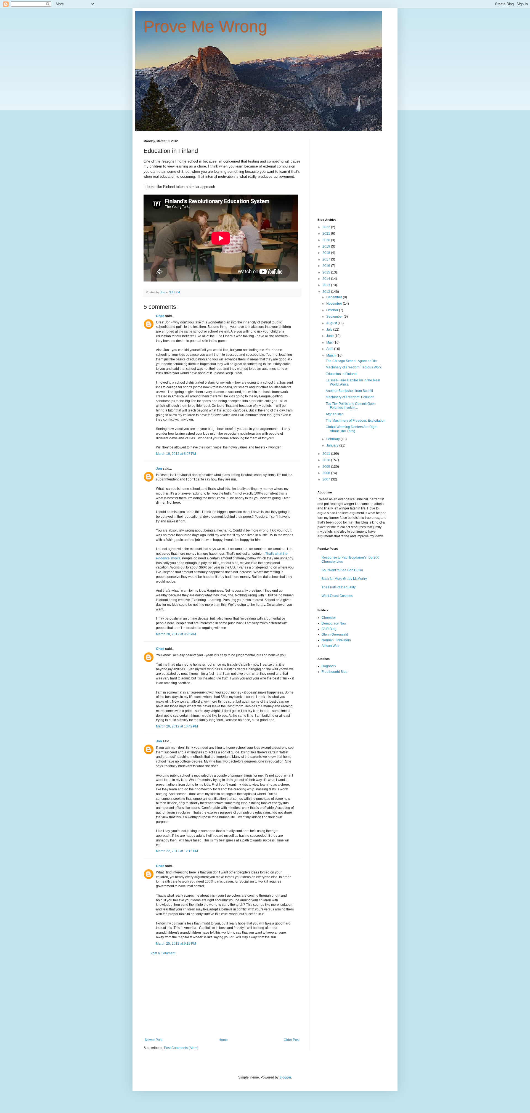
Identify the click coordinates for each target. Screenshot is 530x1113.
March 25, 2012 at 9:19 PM (176, 943)
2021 (326, 233)
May (329, 342)
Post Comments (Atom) (181, 1048)
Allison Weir (331, 646)
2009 (326, 467)
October (332, 310)
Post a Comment (162, 953)
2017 (326, 259)
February (333, 439)
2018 (326, 253)
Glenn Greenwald (335, 634)
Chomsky (329, 618)
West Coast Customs (337, 596)
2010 (326, 460)
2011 (326, 454)
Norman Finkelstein (336, 640)
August (332, 323)
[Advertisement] (222, 996)
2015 (326, 272)
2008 (326, 473)
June (330, 336)
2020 (326, 240)
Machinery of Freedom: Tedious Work (353, 367)
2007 (326, 479)
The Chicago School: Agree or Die (351, 361)
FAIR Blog (329, 629)
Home (223, 1040)
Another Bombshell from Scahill (349, 391)
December (334, 297)
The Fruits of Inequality (339, 587)
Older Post (292, 1040)
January (332, 445)
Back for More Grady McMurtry (344, 579)
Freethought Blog (335, 672)
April (330, 349)
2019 (326, 246)
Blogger (285, 1077)
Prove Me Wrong (205, 26)
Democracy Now (334, 623)
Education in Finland (341, 374)
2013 (326, 285)
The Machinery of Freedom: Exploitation (355, 421)
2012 (326, 292)
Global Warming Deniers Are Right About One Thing (351, 429)
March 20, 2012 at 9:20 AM (176, 634)
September (335, 316)
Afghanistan (335, 414)
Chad (160, 316)
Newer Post (153, 1040)
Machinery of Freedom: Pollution (350, 397)
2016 (326, 266)
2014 (326, 279)
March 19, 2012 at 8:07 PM (176, 454)
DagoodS (329, 666)
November (334, 304)
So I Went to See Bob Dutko (342, 570)
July (329, 329)
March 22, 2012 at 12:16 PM (177, 851)
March (331, 355)
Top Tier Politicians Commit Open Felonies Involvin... (351, 406)
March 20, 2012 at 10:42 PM (177, 726)
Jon (159, 469)
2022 (326, 227)
